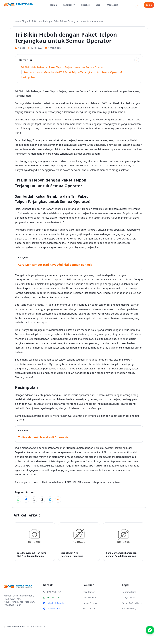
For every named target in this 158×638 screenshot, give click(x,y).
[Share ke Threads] (42, 499)
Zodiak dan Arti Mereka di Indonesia (43, 437)
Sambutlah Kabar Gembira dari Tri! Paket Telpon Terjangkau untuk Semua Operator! (72, 72)
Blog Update (89, 608)
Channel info (53, 608)
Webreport (112, 4)
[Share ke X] (34, 499)
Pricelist (85, 4)
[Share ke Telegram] (50, 499)
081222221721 (54, 597)
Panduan (67, 4)
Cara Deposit (89, 597)
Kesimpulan (28, 77)
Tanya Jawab (128, 597)
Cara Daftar (89, 591)
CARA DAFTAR (73, 482)
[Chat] (150, 630)
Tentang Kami (129, 591)
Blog (98, 4)
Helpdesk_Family (55, 603)
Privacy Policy (129, 608)
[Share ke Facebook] (26, 499)
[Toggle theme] (138, 5)
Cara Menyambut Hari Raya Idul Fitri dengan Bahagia (55, 264)
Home (53, 4)
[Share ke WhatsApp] (18, 499)
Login (149, 4)
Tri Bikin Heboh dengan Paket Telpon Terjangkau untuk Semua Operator (63, 67)
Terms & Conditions (132, 603)
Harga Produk (90, 603)
